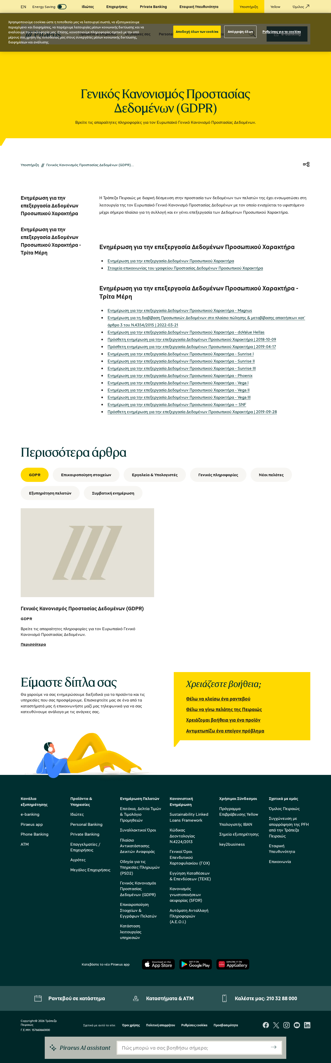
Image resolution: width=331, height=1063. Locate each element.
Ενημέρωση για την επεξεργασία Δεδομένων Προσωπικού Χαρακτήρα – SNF (177, 404)
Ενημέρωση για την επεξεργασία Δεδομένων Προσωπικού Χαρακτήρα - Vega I (178, 383)
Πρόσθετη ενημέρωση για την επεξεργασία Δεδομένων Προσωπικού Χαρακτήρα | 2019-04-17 (192, 346)
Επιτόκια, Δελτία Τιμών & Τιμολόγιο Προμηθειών (140, 814)
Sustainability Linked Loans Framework (189, 817)
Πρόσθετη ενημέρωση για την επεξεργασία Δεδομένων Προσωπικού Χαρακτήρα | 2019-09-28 (192, 411)
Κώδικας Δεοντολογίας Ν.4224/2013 (182, 835)
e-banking (30, 814)
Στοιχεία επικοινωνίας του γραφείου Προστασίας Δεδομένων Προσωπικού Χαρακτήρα (185, 268)
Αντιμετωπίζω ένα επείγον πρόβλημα (225, 731)
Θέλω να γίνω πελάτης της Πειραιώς (224, 709)
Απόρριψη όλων (240, 31)
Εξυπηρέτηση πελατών (50, 493)
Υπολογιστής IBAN (235, 824)
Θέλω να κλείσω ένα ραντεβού (218, 699)
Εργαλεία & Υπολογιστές (155, 474)
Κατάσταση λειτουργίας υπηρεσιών (130, 931)
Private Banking (84, 834)
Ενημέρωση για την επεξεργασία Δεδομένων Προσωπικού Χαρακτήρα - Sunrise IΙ (181, 361)
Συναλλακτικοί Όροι (138, 830)
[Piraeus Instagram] (286, 1025)
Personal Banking (86, 824)
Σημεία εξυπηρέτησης (239, 834)
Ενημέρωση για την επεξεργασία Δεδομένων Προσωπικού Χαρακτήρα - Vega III (179, 397)
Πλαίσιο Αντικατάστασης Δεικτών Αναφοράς (137, 845)
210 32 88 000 (281, 998)
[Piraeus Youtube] (297, 1025)
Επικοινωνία (280, 861)
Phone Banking (34, 834)
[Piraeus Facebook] (266, 1025)
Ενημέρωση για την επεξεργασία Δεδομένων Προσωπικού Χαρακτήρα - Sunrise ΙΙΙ (182, 368)
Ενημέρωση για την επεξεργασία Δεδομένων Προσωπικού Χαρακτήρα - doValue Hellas (186, 332)
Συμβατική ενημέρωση (113, 493)
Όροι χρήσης (131, 1025)
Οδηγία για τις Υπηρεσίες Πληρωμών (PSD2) (140, 867)
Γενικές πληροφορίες (218, 474)
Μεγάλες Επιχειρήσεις (90, 870)
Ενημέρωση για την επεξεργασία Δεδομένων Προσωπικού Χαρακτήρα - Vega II (179, 390)
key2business (232, 844)
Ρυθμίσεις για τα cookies (281, 31)
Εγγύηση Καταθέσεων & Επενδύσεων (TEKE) (190, 876)
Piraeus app (32, 824)
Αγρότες (78, 859)
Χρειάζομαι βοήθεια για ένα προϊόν (223, 720)
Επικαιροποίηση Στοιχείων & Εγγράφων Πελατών (138, 910)
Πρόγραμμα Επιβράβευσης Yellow (238, 811)
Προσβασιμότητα (226, 1025)
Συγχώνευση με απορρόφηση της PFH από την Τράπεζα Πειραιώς (289, 826)
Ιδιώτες (77, 814)
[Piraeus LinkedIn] (307, 1025)
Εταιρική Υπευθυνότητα (282, 848)
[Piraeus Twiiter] (276, 1025)
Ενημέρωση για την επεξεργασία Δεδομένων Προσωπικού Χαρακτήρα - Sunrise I (181, 354)
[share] (306, 164)
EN (23, 7)
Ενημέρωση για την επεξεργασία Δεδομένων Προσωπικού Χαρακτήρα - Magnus (180, 310)
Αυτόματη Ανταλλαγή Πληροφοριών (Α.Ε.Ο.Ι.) (189, 916)
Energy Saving (43, 6)
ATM (25, 844)
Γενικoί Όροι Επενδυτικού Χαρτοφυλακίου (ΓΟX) (190, 857)
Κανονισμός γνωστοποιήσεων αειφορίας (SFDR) (186, 894)
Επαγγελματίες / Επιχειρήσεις (85, 847)
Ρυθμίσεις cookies (194, 1025)
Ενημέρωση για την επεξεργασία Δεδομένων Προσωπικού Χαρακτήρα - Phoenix (180, 375)
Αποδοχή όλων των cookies (197, 31)
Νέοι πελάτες (271, 474)
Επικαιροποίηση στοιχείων (86, 474)
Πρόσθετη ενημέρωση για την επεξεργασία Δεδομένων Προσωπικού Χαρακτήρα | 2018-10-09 (192, 339)
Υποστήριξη (30, 164)
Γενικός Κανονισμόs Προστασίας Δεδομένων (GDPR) (138, 888)
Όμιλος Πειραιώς (284, 808)
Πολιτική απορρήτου (160, 1025)
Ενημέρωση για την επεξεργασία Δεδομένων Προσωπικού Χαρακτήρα (171, 261)
